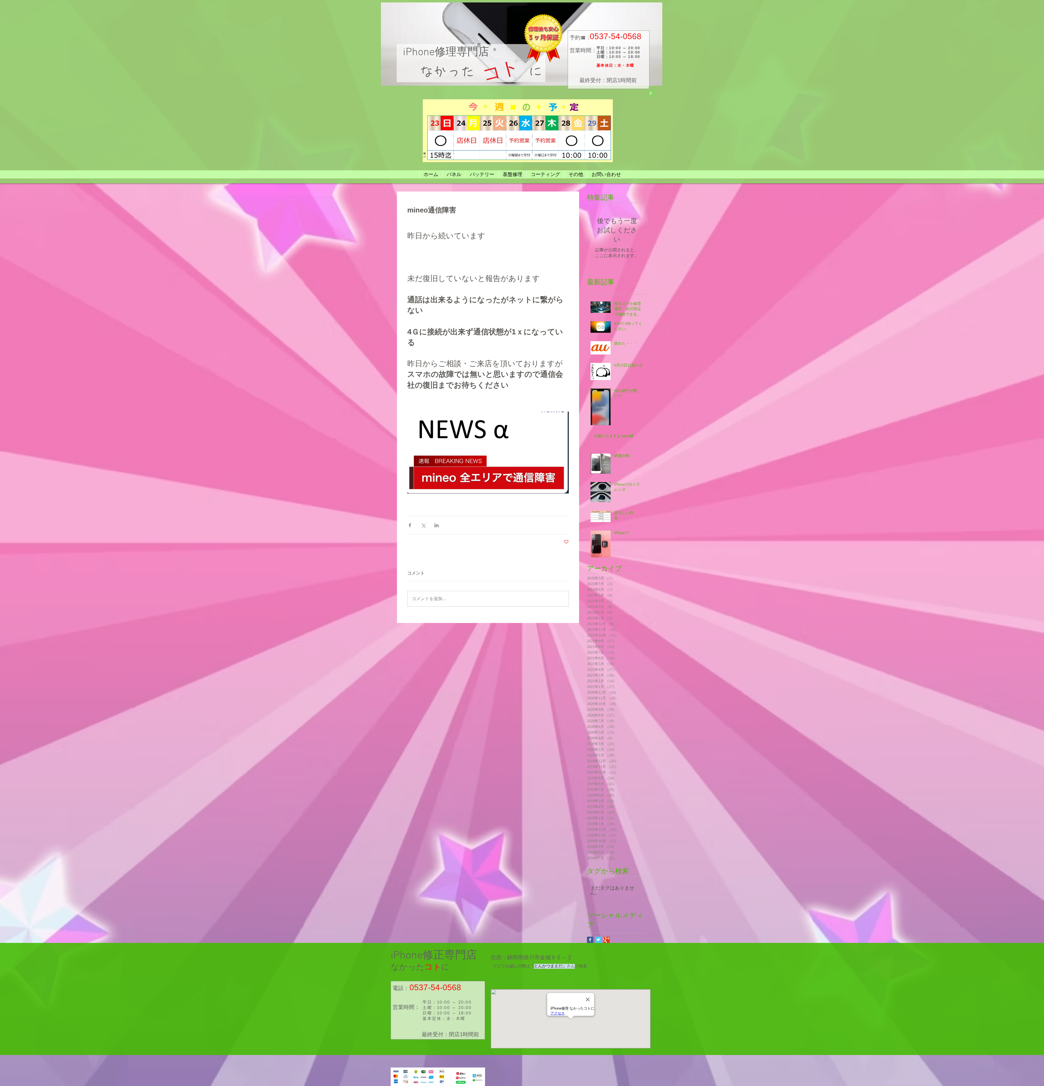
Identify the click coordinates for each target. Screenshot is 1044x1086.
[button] (650, 91)
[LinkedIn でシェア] (436, 525)
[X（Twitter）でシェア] (423, 525)
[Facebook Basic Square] (590, 940)
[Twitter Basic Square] (598, 940)
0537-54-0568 (615, 36)
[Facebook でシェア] (409, 525)
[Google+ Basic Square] (606, 940)
